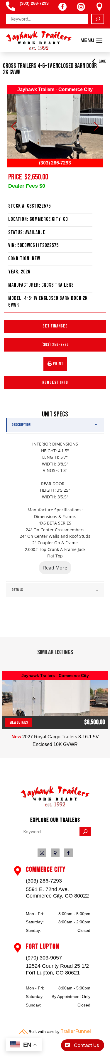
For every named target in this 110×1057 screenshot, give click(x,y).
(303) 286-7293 (55, 344)
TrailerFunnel (75, 1031)
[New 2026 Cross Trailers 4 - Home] (39, 40)
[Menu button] (55, 126)
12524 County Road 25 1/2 (57, 966)
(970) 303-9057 (44, 958)
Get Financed (55, 326)
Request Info (55, 382)
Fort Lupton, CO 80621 (53, 973)
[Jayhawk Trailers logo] (55, 805)
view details (19, 722)
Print (58, 364)
